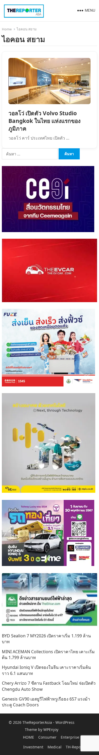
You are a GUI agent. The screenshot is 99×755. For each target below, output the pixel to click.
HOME (28, 737)
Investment (33, 746)
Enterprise (70, 737)
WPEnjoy (50, 729)
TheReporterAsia (37, 722)
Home (7, 29)
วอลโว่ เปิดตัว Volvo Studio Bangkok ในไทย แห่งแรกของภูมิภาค (44, 120)
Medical (55, 746)
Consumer (47, 737)
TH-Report (75, 746)
